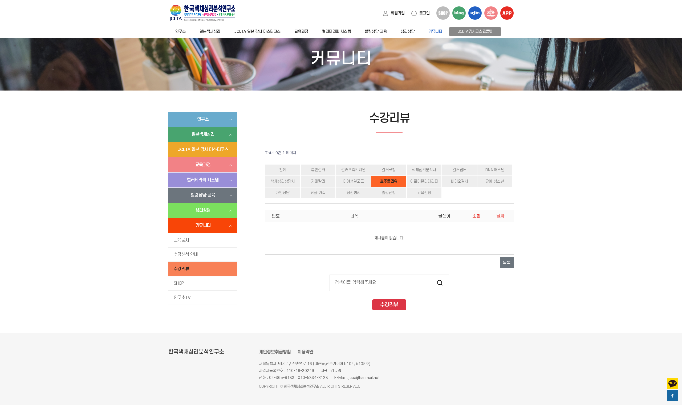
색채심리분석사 (424, 170)
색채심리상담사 (283, 181)
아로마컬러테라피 (424, 181)
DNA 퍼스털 (494, 170)
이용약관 (306, 352)
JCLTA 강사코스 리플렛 (475, 31)
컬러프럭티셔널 (353, 170)
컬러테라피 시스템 (336, 31)
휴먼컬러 (318, 170)
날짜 (500, 216)
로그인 (424, 13)
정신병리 (353, 193)
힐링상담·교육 (376, 31)
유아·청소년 (494, 181)
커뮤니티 (435, 31)
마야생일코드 (353, 181)
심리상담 (408, 31)
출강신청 (389, 193)
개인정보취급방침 (275, 352)
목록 (507, 262)
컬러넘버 (459, 170)
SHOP (179, 283)
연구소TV (182, 297)
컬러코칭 (389, 170)
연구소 (180, 31)
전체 (282, 170)
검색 (440, 283)
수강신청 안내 (186, 254)
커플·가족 (318, 193)
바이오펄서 (459, 181)
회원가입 (398, 13)
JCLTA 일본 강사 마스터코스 (257, 31)
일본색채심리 (210, 31)
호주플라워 (388, 181)
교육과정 (301, 31)
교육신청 (424, 193)
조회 (476, 216)
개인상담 (283, 193)
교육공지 (181, 240)
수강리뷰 (181, 269)
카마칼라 (318, 181)
